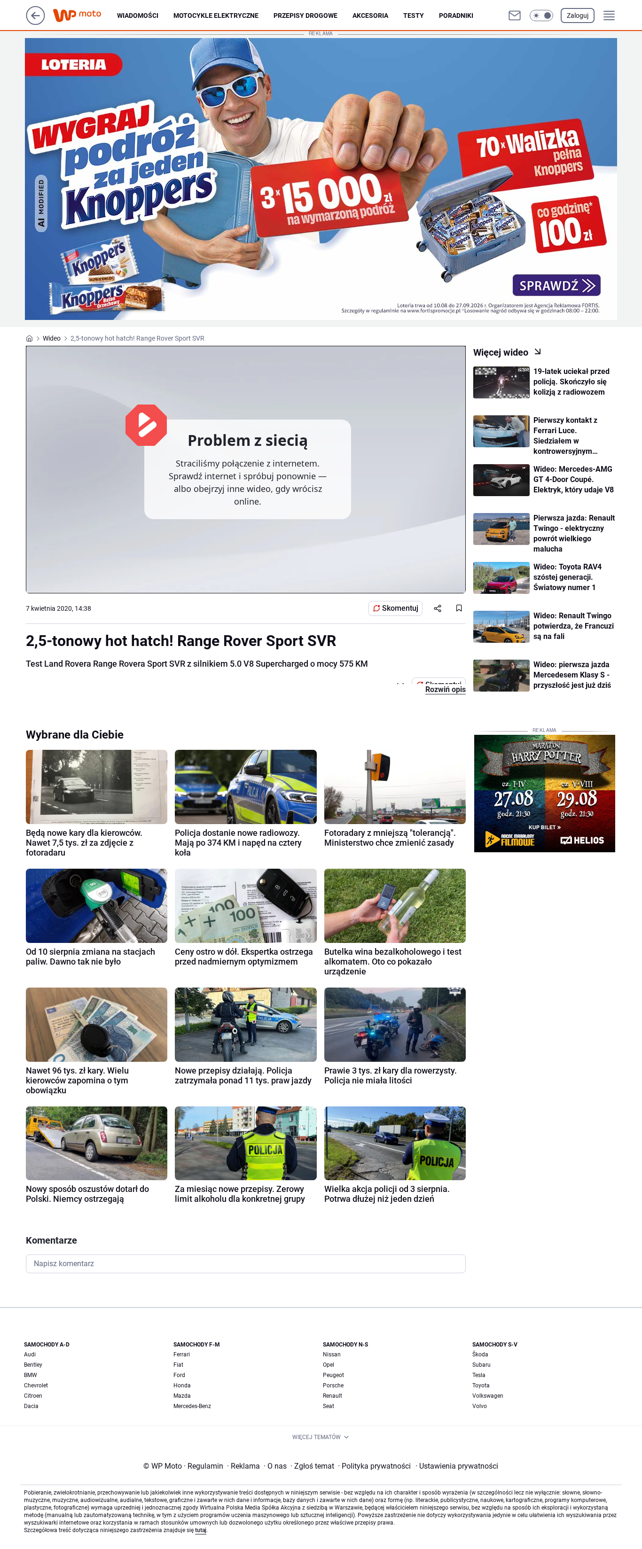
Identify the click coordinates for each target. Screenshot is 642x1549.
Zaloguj (577, 15)
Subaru (481, 1365)
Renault (332, 1396)
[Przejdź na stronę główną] (35, 22)
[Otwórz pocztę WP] (514, 15)
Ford (179, 1375)
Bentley (33, 1365)
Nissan (332, 1354)
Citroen (33, 1396)
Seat (328, 1406)
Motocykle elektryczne (215, 15)
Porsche (333, 1385)
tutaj (200, 1530)
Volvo (479, 1406)
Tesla (478, 1375)
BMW (30, 1375)
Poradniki (456, 15)
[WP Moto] (84, 15)
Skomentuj (400, 608)
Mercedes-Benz (192, 1406)
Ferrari (181, 1354)
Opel (328, 1365)
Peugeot (333, 1375)
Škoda (480, 1354)
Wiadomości (137, 15)
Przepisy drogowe (305, 15)
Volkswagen (487, 1396)
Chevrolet (36, 1385)
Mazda (182, 1396)
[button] (541, 15)
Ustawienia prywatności (456, 1466)
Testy (413, 15)
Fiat (178, 1365)
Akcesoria (370, 15)
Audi (30, 1354)
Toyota (481, 1385)
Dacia (31, 1406)
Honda (182, 1385)
